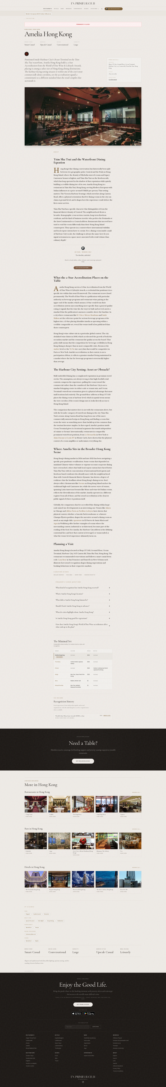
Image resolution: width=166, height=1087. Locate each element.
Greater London (30, 1066)
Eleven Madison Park (31, 1048)
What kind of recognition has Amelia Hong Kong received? (77, 588)
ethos (56, 681)
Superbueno (87, 1043)
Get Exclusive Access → (114, 8)
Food (56, 1056)
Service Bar (87, 1040)
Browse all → (136, 792)
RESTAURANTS (47, 8)
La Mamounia (58, 1040)
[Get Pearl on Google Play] (89, 1013)
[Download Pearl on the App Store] (76, 1013)
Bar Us (85, 1046)
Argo (85, 1048)
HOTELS (56, 8)
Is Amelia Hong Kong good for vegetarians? (71, 618)
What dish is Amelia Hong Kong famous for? (72, 600)
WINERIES (69, 8)
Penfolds (115, 1046)
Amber (56, 349)
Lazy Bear (62, 560)
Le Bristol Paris (59, 1046)
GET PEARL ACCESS (83, 1004)
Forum (81, 483)
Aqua (56, 524)
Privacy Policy (116, 1068)
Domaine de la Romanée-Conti (121, 1040)
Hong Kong (28, 29)
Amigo (56, 674)
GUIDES (86, 8)
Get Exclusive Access (83, 761)
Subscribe (95, 1026)
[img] (27, 54)
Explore (115, 1056)
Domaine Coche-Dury (118, 1048)
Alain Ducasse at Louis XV (64, 438)
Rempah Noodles (59, 685)
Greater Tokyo (30, 1056)
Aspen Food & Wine (89, 1056)
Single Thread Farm (31, 1038)
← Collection (29, 18)
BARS (62, 8)
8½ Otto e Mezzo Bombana (87, 315)
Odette (28, 1046)
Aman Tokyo (58, 1043)
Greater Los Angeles (31, 1063)
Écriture (57, 668)
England (28, 1061)
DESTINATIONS (30, 1053)
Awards (115, 1063)
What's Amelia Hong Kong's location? (69, 594)
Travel (56, 1061)
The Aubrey (57, 662)
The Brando (58, 1048)
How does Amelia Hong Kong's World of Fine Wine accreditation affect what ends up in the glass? (82, 625)
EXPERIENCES (78, 8)
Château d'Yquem (117, 1038)
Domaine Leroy (117, 1043)
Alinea (108, 508)
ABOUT (115, 1053)
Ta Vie (72, 349)
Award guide (107, 715)
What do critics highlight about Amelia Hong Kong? (75, 612)
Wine (56, 1058)
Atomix (27, 1043)
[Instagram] (83, 1082)
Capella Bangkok (59, 1038)
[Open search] (102, 9)
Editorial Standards (118, 1066)
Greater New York (30, 1058)
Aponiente (77, 520)
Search (115, 1058)
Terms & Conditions (118, 1071)
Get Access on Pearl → (83, 267)
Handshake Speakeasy (90, 1038)
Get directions (113, 79)
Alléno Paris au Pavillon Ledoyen (79, 511)
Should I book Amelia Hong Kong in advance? (72, 606)
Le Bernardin (90, 435)
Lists (114, 1061)
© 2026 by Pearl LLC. (83, 1079)
